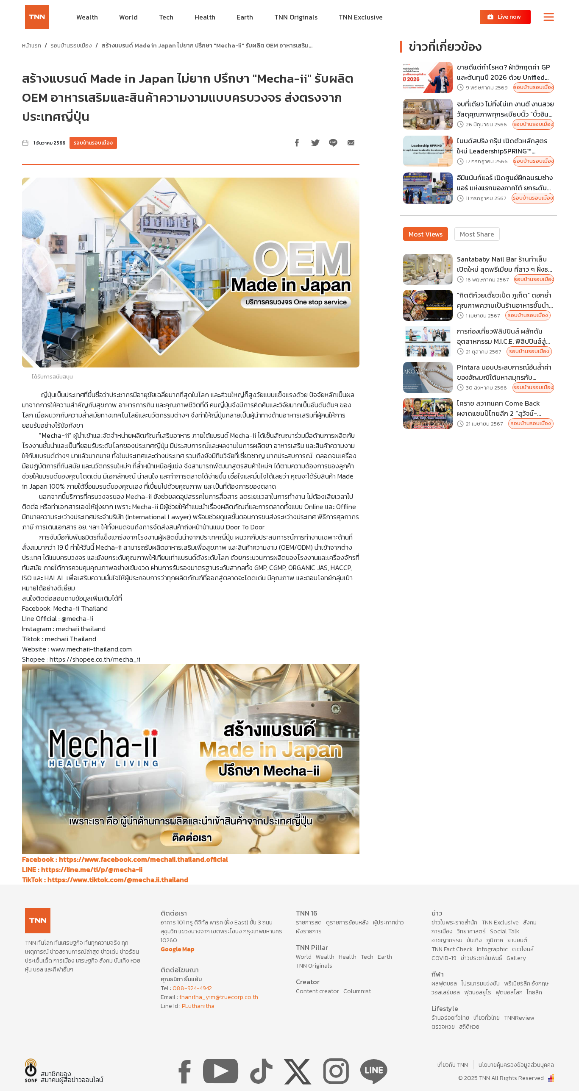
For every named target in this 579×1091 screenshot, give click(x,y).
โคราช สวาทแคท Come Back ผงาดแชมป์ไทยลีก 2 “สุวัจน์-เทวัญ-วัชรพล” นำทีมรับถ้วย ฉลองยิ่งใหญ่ (505, 408)
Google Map (177, 949)
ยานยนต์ (517, 940)
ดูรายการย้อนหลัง (347, 922)
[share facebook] (297, 142)
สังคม (530, 922)
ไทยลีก (534, 992)
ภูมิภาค (494, 940)
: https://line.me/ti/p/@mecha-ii (82, 869)
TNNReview (519, 1017)
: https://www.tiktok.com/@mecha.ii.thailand (105, 879)
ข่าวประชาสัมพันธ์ (481, 958)
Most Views (426, 234)
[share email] (350, 142)
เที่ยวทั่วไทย (486, 1017)
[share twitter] (315, 142)
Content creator (317, 991)
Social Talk (504, 931)
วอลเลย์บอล (445, 992)
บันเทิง (474, 940)
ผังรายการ (309, 931)
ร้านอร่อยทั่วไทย (450, 1017)
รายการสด (309, 922)
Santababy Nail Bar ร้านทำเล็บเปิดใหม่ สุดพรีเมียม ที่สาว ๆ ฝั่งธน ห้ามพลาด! (504, 264)
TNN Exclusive (500, 922)
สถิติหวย (469, 1026)
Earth (385, 956)
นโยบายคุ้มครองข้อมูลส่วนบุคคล (516, 1064)
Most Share (477, 234)
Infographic (492, 949)
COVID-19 (444, 958)
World (304, 956)
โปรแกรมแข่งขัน (480, 983)
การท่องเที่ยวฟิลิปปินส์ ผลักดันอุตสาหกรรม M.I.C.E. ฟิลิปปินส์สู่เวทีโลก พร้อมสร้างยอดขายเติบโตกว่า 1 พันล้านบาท (504, 336)
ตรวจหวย (443, 1026)
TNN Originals (314, 965)
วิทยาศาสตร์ (471, 931)
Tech (367, 956)
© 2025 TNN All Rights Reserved (501, 1078)
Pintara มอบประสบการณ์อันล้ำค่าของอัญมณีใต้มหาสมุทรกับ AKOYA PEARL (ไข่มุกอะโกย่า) (504, 372)
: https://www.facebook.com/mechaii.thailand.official (125, 859)
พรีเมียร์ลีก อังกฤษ (526, 983)
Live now (509, 16)
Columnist (357, 991)
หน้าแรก (31, 45)
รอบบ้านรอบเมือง (71, 45)
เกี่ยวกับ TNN (452, 1064)
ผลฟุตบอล (444, 983)
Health (347, 956)
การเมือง (442, 931)
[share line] (333, 142)
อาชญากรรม (446, 940)
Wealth (325, 956)
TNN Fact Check (452, 949)
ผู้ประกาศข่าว (388, 922)
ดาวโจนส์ (523, 949)
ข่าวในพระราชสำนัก (454, 922)
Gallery (516, 958)
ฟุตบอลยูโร (477, 992)
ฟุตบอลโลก (509, 992)
